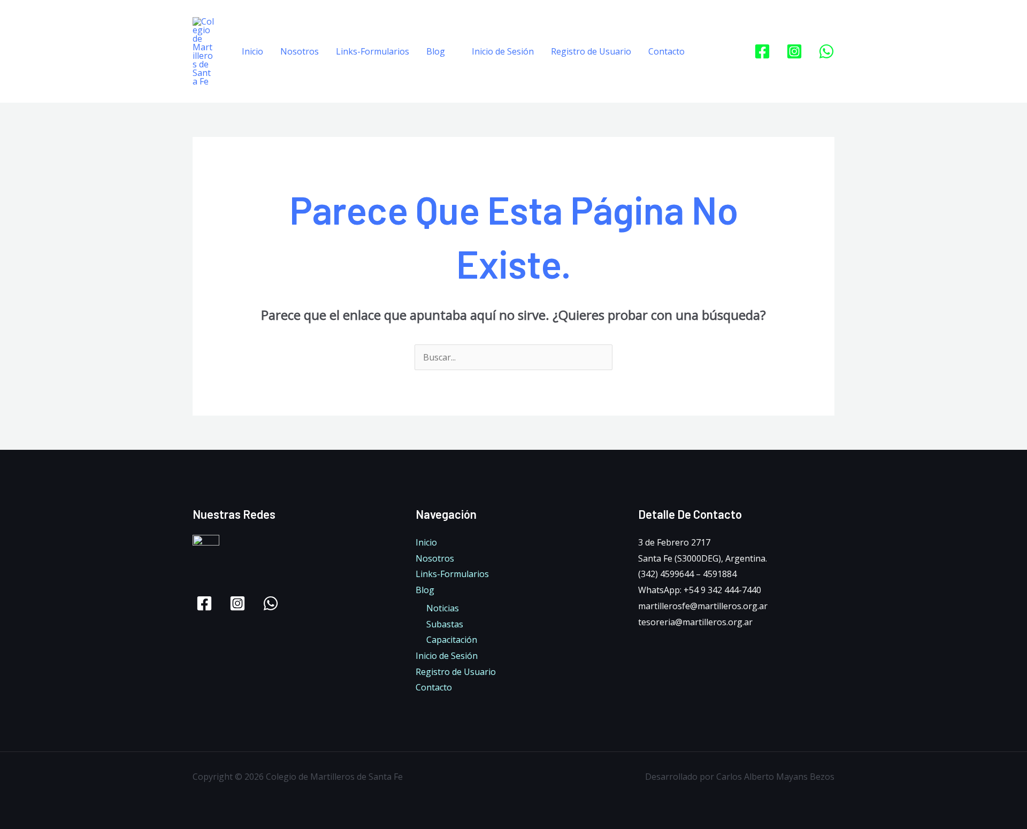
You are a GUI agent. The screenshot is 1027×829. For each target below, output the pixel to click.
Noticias (442, 608)
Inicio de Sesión (503, 51)
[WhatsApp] (826, 51)
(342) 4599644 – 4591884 (687, 574)
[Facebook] (762, 51)
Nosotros (299, 51)
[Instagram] (794, 51)
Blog (435, 51)
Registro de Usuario (591, 51)
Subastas (444, 624)
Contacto (666, 51)
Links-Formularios (372, 51)
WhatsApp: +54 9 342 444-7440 (699, 590)
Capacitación (451, 640)
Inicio (252, 51)
